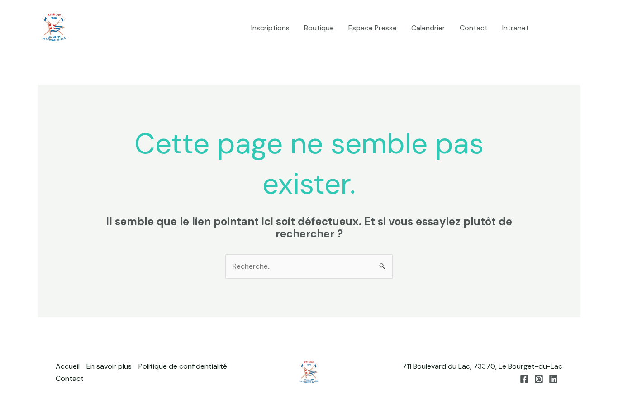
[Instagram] (563, 28)
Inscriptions (270, 28)
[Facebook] (549, 28)
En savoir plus (109, 366)
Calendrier (428, 28)
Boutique (319, 28)
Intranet (515, 28)
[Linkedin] (576, 28)
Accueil (68, 366)
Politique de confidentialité (182, 366)
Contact (474, 28)
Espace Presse (372, 28)
